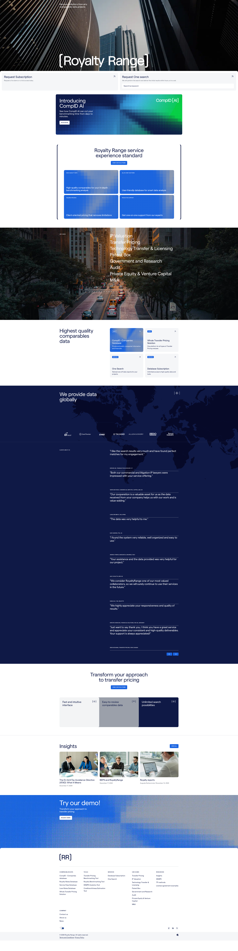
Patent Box (136, 888)
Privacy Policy (79, 937)
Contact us (64, 914)
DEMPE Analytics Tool (92, 885)
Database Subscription (116, 876)
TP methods (160, 882)
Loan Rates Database (67, 888)
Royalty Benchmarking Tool (94, 881)
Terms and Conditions (67, 937)
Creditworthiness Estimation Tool (94, 889)
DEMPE (159, 879)
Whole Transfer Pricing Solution (68, 893)
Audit (134, 895)
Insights (159, 876)
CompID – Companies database (68, 877)
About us (63, 918)
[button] (60, 82)
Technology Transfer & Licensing (140, 883)
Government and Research (142, 892)
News (62, 921)
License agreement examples (167, 886)
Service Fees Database (68, 885)
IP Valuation (136, 879)
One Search (112, 879)
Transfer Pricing (138, 876)
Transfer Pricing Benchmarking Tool (91, 877)
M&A (134, 904)
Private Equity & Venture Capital (141, 899)
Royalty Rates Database (68, 881)
